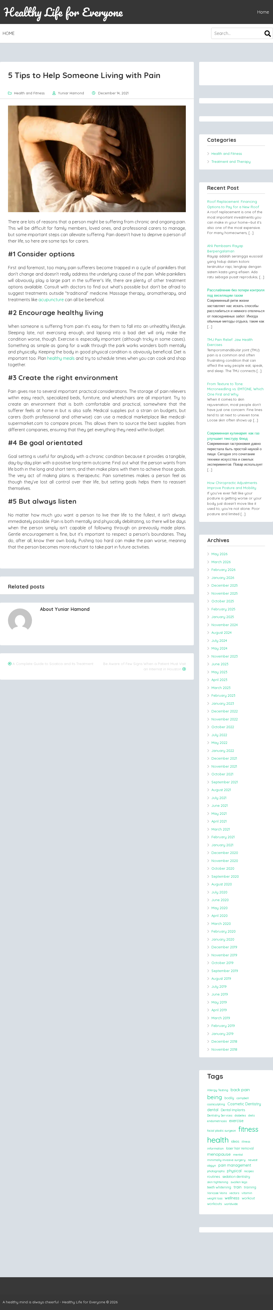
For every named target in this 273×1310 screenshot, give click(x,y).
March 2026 (221, 562)
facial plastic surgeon (221, 1130)
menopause (219, 1154)
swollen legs (239, 1182)
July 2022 (219, 735)
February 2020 (223, 931)
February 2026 (223, 569)
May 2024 (219, 648)
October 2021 (222, 774)
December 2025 (224, 585)
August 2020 (221, 884)
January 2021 (222, 845)
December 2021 (224, 758)
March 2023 (221, 688)
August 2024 (221, 632)
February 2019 (223, 1025)
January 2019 (222, 1033)
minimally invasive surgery (226, 1160)
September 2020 (225, 876)
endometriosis (217, 1121)
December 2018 (224, 1041)
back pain (240, 1089)
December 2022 (224, 711)
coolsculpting (216, 1104)
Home (263, 12)
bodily (229, 1098)
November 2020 (224, 860)
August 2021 (221, 790)
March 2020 (221, 923)
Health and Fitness (29, 93)
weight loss (214, 1198)
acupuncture (51, 299)
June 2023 (219, 664)
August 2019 (221, 978)
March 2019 (220, 1018)
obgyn (211, 1165)
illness (246, 1141)
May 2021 (219, 813)
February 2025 (223, 609)
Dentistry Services (219, 1115)
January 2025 (222, 617)
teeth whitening (219, 1187)
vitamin (247, 1193)
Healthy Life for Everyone (63, 12)
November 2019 (224, 955)
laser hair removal (240, 1148)
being (214, 1097)
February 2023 (223, 695)
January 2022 (222, 750)
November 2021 (224, 766)
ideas (235, 1141)
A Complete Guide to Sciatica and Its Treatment (53, 664)
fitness (248, 1129)
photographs (215, 1171)
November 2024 (224, 625)
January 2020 (222, 939)
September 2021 (224, 782)
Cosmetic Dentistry (244, 1104)
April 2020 (219, 915)
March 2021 (220, 829)
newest (253, 1160)
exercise (236, 1120)
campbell (242, 1098)
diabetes (240, 1115)
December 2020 (224, 853)
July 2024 (219, 640)
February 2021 (223, 837)
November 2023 (224, 656)
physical (234, 1170)
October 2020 (222, 868)
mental (238, 1154)
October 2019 (222, 963)
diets (251, 1115)
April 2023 (219, 680)
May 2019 (219, 1002)
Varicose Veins (217, 1193)
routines (213, 1176)
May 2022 (219, 742)
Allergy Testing (217, 1090)
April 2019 (219, 1010)
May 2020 (219, 908)
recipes (249, 1171)
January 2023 (222, 703)
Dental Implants (233, 1110)
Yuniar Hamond (71, 93)
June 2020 (220, 900)
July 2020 (219, 892)
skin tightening (217, 1182)
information (215, 1148)
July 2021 (218, 798)
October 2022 (222, 727)
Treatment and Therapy (231, 161)
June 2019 (219, 994)
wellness (232, 1198)
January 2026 (222, 577)
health (218, 1139)
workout (248, 1198)
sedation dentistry (236, 1176)
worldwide (231, 1204)
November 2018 (224, 1049)
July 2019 (219, 986)
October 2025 (222, 601)
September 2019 (224, 971)
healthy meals (61, 358)
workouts (214, 1204)
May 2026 (219, 554)
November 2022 (224, 719)
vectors (234, 1193)
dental (212, 1109)
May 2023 (219, 672)
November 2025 (224, 593)
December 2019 (224, 947)
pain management (234, 1165)
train (238, 1187)
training (250, 1187)
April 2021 (219, 821)
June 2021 (219, 805)
